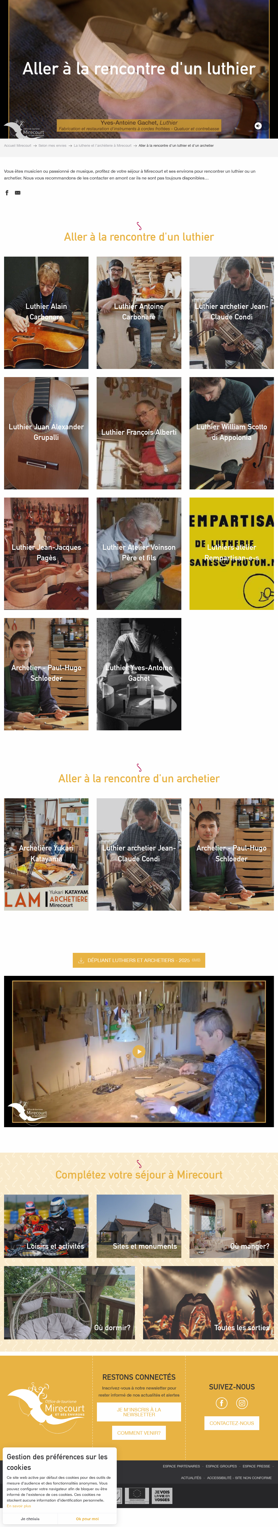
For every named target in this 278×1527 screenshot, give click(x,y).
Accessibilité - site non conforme (239, 1478)
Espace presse (256, 1466)
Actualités (191, 1478)
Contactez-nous (232, 1423)
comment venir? (139, 1433)
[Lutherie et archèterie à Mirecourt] (139, 1051)
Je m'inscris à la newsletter (139, 1412)
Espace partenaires (181, 1466)
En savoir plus (19, 1506)
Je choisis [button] (30, 1518)
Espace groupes (221, 1466)
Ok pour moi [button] (87, 1518)
